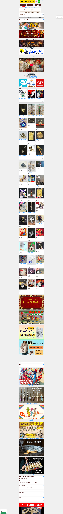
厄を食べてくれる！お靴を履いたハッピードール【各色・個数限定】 (31, 420)
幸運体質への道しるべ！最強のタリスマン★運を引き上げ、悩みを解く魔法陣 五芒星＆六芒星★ (31, 438)
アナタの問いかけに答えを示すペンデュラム (31, 403)
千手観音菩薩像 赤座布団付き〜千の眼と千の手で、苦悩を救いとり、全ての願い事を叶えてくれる (40, 128)
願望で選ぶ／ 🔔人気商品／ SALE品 (23, 19)
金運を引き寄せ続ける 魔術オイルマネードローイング (23, 98)
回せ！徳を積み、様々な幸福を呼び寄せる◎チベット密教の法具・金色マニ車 (40, 155)
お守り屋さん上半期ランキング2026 (23, 478)
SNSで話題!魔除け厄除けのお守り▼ (31, 47)
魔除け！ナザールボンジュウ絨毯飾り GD (31, 115)
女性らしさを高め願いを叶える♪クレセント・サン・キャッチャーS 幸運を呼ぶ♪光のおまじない (31, 212)
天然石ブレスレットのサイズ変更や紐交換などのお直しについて (27, 487)
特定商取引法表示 (21, 492)
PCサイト (43, 0)
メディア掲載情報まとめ (22, 485)
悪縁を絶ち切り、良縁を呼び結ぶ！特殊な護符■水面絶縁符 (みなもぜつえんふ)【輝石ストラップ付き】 (31, 98)
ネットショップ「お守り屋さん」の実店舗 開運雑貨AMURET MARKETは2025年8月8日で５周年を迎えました (31, 480)
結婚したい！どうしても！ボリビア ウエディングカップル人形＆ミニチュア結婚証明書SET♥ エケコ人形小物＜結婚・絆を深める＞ (23, 212)
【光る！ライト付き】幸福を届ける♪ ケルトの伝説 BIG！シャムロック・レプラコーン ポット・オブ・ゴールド (31, 252)
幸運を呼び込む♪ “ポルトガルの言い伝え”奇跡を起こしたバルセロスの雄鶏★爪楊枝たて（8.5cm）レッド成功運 (40, 263)
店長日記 (20, 495)
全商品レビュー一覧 (21, 497)
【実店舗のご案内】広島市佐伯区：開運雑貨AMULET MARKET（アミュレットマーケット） (30, 482)
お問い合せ (40, 17)
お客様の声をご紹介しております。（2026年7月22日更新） (26, 476)
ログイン (22, 17)
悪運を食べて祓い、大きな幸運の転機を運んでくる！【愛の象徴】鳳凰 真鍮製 (23, 139)
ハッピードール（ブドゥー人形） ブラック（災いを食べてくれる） (40, 223)
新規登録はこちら (30, 17)
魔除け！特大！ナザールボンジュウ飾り (23, 128)
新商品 (20, 364)
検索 (61, 17)
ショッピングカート (43, 14)
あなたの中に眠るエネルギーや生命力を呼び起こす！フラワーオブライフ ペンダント (23, 155)
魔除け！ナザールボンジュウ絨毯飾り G (39, 115)
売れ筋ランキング (21, 362)
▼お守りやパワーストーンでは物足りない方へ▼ (31, 39)
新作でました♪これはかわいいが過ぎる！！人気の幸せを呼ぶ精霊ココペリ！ (31, 385)
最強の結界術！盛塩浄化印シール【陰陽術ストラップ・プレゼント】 (40, 98)
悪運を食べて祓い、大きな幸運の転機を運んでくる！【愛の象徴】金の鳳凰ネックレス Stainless (23, 115)
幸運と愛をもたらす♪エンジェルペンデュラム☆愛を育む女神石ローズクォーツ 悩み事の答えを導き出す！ (40, 185)
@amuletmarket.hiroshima (33, 76)
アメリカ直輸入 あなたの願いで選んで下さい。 (31, 474)
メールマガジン (21, 500)
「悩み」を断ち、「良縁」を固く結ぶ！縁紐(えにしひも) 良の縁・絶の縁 (23, 263)
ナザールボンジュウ (31, 48)
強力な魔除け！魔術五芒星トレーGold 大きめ (40, 139)
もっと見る (42, 101)
